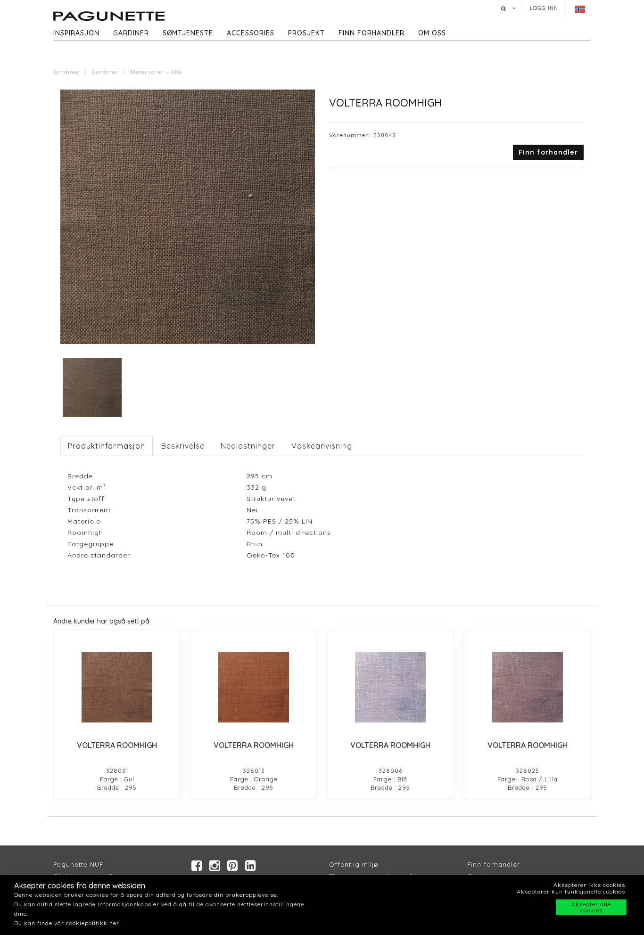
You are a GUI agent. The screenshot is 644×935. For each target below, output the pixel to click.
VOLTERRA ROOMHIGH (117, 745)
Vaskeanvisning (321, 446)
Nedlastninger (248, 446)
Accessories (250, 33)
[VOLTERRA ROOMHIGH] (117, 687)
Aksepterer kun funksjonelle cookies (571, 891)
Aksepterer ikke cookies (589, 885)
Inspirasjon (76, 33)
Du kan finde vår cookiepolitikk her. (67, 923)
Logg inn (544, 8)
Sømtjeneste (188, 33)
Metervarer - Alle (156, 71)
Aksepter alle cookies (591, 907)
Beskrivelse (183, 446)
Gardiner (131, 33)
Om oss (432, 33)
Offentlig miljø (354, 864)
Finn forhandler (372, 33)
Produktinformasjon (106, 446)
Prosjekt (306, 33)
